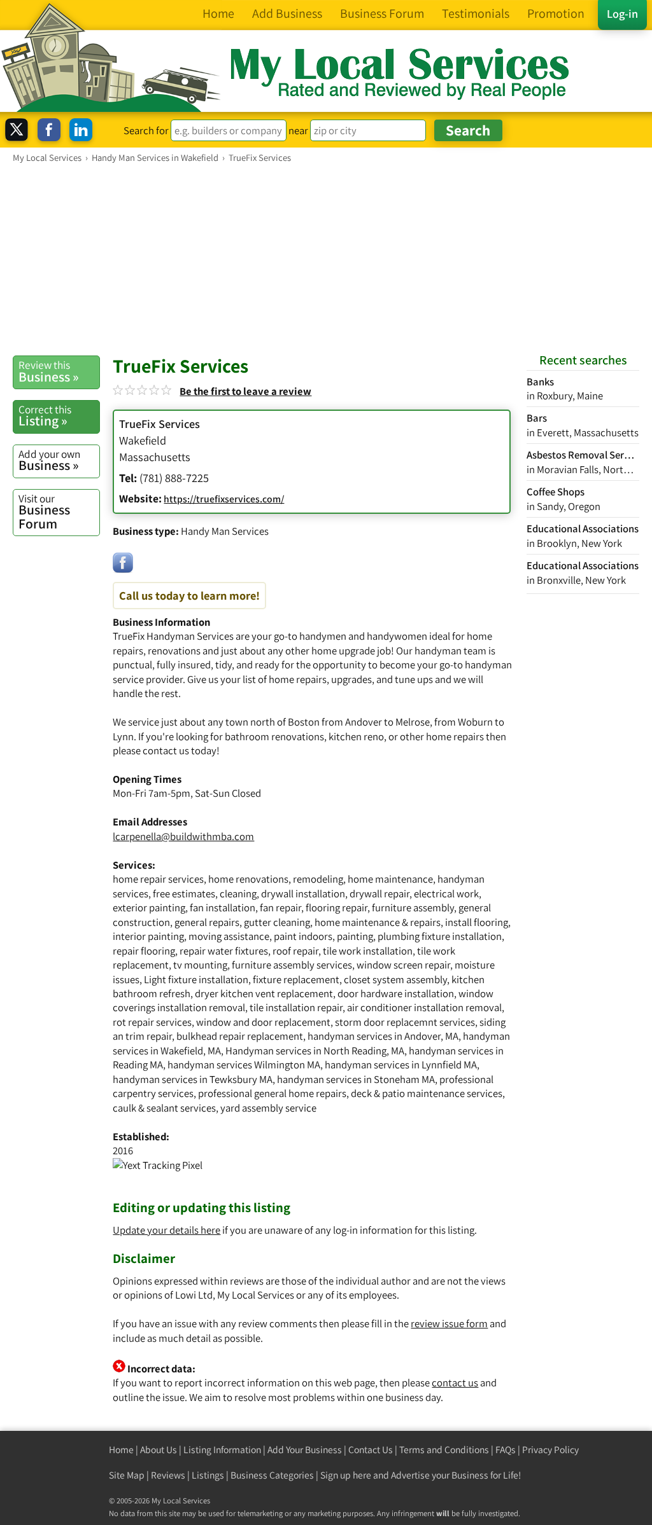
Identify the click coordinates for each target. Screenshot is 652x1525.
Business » (48, 371)
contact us (455, 1383)
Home (121, 1450)
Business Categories (272, 1475)
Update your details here (166, 1230)
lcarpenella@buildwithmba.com (183, 836)
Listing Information (222, 1450)
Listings (208, 1475)
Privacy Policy (550, 1450)
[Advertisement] (326, 259)
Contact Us (370, 1450)
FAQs (505, 1450)
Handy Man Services (225, 531)
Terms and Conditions (444, 1450)
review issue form (449, 1323)
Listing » (44, 416)
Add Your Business (304, 1450)
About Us (158, 1450)
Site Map (127, 1475)
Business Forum (44, 511)
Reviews (168, 1475)
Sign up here (345, 1475)
